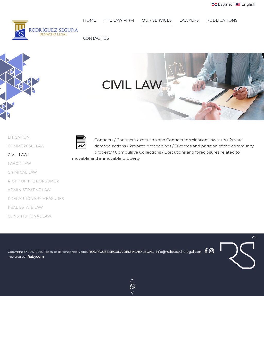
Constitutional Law (29, 216)
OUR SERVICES (157, 20)
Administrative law (29, 190)
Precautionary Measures (36, 198)
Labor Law (19, 163)
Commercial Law (26, 146)
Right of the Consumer (33, 181)
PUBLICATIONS (222, 20)
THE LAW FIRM (119, 20)
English (247, 4)
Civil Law (18, 155)
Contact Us (96, 38)
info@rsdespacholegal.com (179, 251)
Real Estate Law (25, 207)
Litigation (19, 137)
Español (226, 4)
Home (89, 20)
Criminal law (22, 172)
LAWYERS (189, 20)
